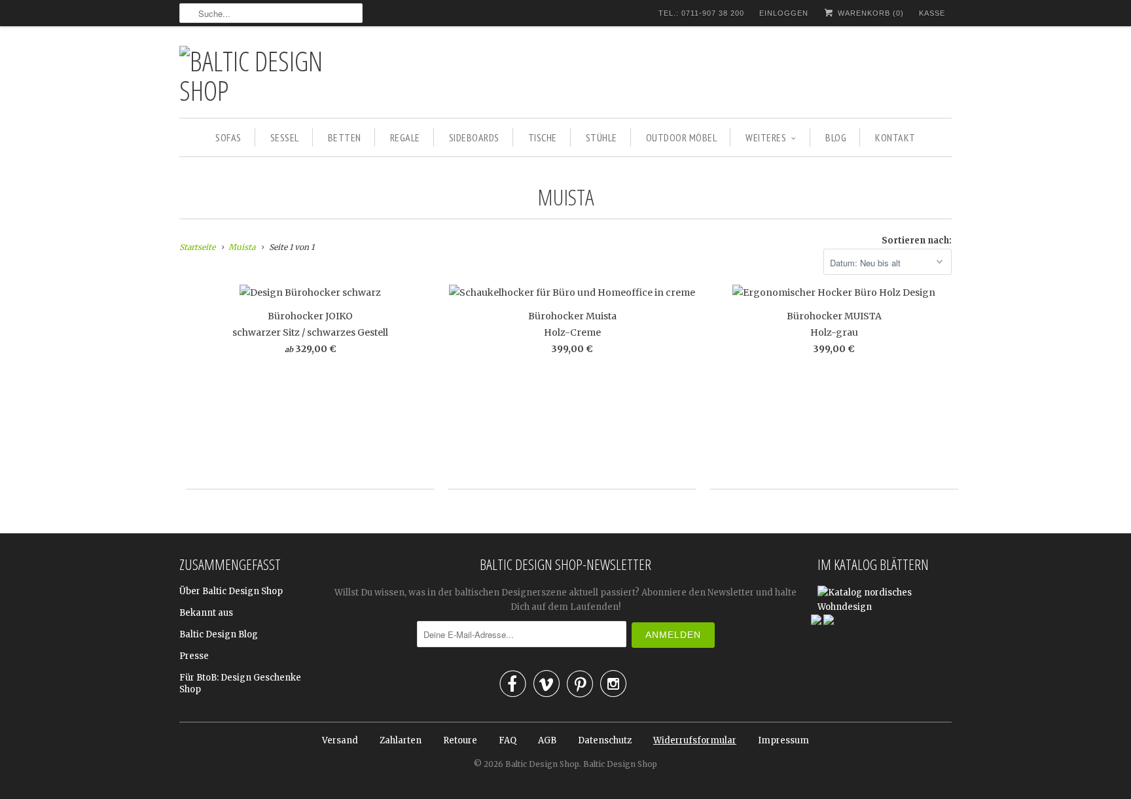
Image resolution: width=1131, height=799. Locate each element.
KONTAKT (895, 137)
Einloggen (783, 13)
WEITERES (765, 137)
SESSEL (284, 137)
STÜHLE (601, 137)
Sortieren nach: (917, 240)
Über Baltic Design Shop (231, 591)
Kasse (932, 13)
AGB (547, 740)
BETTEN (344, 137)
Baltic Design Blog (218, 634)
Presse (194, 656)
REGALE (405, 137)
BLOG (835, 137)
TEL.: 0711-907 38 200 (701, 13)
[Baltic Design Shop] (271, 75)
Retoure (460, 740)
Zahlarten (401, 740)
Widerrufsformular (694, 740)
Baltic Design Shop (542, 764)
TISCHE (542, 137)
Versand (340, 740)
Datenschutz (605, 740)
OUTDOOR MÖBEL (681, 137)
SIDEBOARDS (474, 137)
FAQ (507, 740)
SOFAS (228, 137)
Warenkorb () (869, 13)
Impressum (783, 740)
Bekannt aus (206, 612)
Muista (565, 197)
